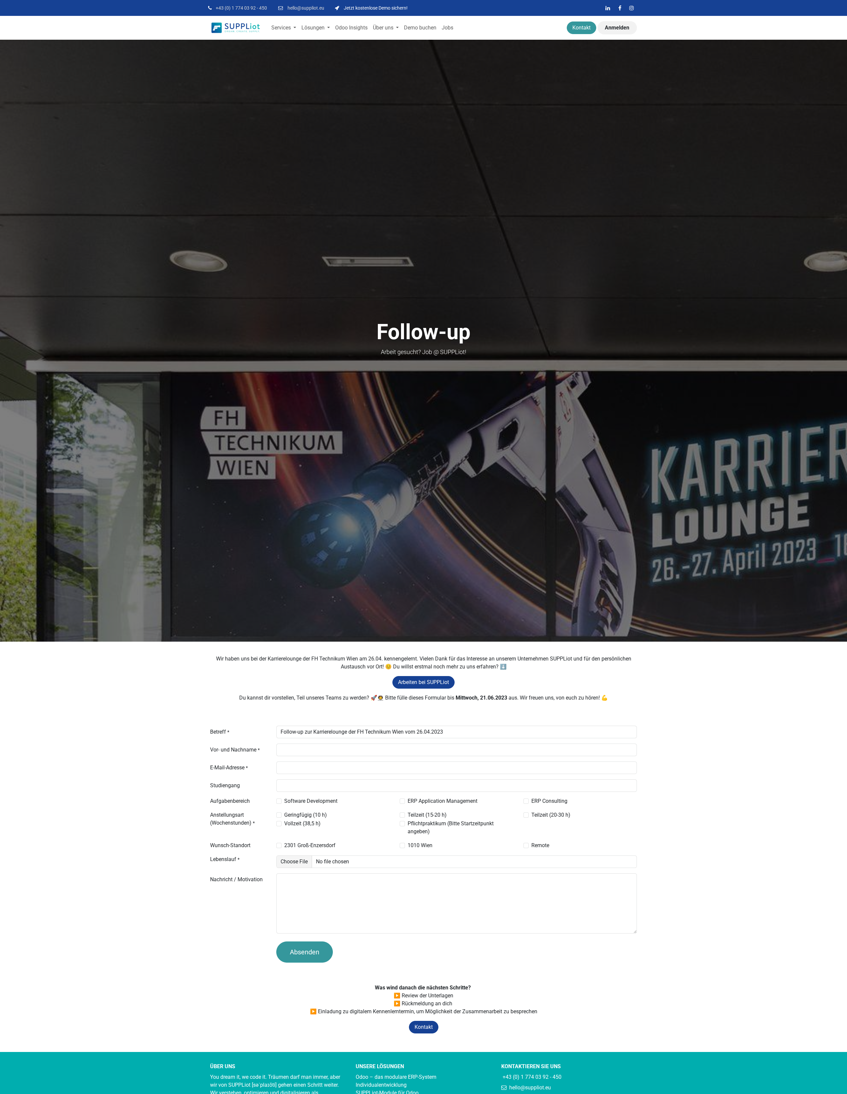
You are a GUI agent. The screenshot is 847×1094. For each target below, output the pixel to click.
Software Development (310, 801)
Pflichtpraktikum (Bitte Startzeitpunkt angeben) (451, 827)
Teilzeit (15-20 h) (427, 815)
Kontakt (581, 27)
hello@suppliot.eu (306, 8)
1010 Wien (420, 845)
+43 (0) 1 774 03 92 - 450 (241, 8)
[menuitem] (284, 27)
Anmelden (617, 27)
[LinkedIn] (607, 8)
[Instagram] (631, 8)
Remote (540, 845)
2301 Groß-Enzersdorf (309, 845)
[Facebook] (619, 8)
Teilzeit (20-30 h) (550, 815)
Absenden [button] (304, 952)
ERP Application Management (442, 801)
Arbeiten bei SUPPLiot (423, 682)
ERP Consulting (549, 801)
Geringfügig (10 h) (305, 815)
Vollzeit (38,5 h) (302, 823)
